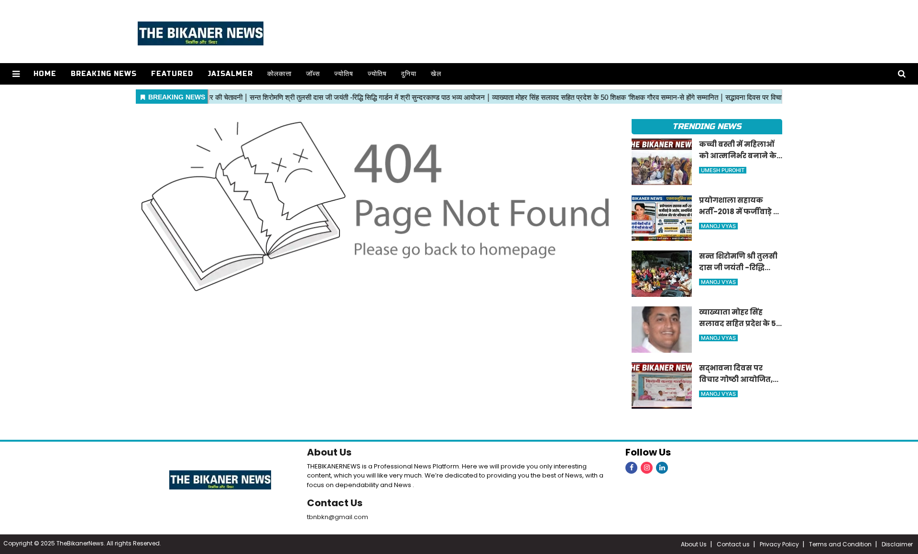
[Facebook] (631, 468)
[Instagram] (647, 468)
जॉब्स (313, 74)
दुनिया (408, 74)
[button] (16, 74)
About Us (329, 452)
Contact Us (334, 503)
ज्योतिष (343, 74)
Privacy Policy (779, 544)
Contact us (733, 544)
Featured (172, 74)
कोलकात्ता (279, 74)
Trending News (706, 126)
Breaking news (104, 74)
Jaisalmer (230, 74)
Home (44, 74)
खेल (436, 74)
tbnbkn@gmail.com (337, 516)
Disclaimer (897, 544)
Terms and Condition (840, 544)
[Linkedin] (662, 468)
